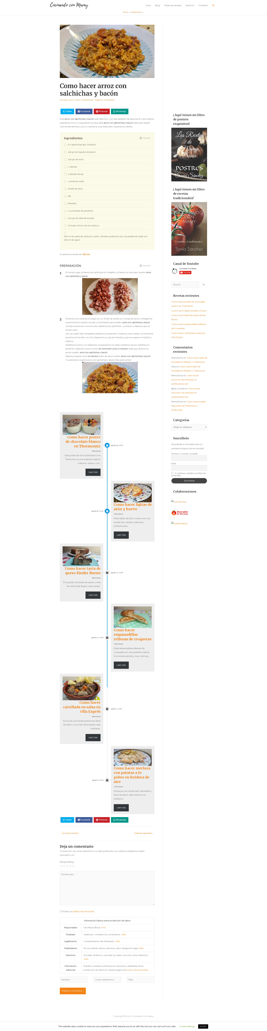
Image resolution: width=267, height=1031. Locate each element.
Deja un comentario (105, 100)
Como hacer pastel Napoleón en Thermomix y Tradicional (188, 405)
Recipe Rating (67, 862)
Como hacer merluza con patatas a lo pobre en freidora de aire (132, 775)
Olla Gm (86, 254)
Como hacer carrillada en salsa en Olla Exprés (82, 707)
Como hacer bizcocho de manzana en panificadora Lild (185, 379)
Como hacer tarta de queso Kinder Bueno (83, 570)
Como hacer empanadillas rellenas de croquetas (132, 634)
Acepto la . (78, 911)
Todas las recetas (172, 5)
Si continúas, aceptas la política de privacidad (188, 474)
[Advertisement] (189, 65)
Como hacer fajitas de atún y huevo (133, 506)
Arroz (78, 100)
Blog (157, 5)
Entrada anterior (69, 833)
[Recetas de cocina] (180, 512)
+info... (104, 927)
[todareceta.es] (179, 523)
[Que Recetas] (178, 501)
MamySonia (96, 451)
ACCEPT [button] (203, 1026)
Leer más (93, 472)
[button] (213, 5)
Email (173, 463)
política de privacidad (83, 911)
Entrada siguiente (144, 833)
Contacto (203, 5)
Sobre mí (190, 5)
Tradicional (87, 100)
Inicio (148, 5)
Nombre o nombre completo (184, 454)
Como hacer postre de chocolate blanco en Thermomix (83, 441)
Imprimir (146, 138)
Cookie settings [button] (187, 1026)
